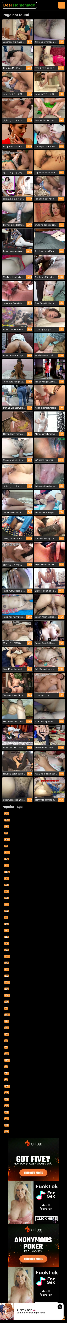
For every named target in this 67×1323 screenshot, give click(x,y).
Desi (19, 5)
